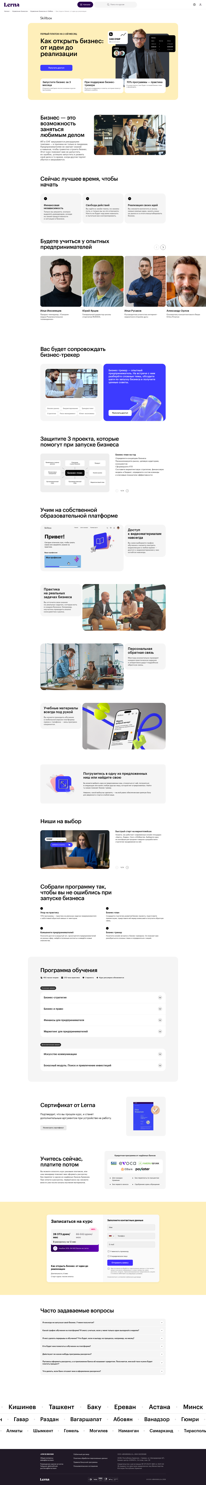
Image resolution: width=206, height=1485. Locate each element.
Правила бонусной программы (85, 1462)
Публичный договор (81, 1454)
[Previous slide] (156, 247)
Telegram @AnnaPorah (49, 1466)
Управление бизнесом (20, 11)
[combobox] (111, 1236)
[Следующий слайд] (127, 490)
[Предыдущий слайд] (116, 490)
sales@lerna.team (47, 1460)
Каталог (7, 11)
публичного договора (133, 1277)
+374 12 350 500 (47, 1454)
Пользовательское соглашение (85, 1466)
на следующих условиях (134, 1273)
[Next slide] (163, 247)
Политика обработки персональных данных (90, 1458)
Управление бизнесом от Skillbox (41, 11)
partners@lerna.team (48, 1468)
